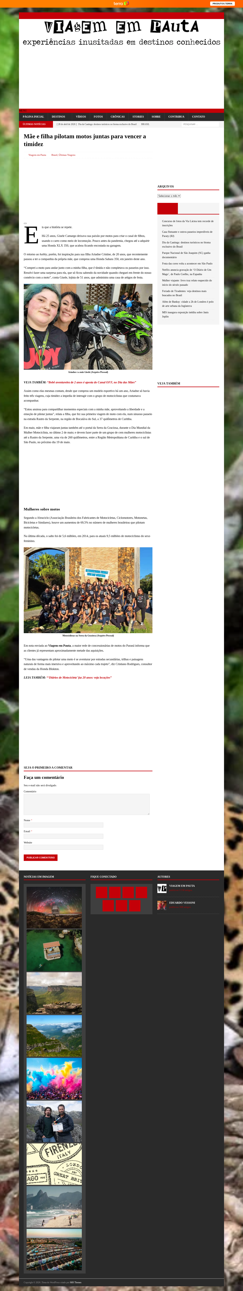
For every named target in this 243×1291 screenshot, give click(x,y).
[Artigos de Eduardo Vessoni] (161, 907)
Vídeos (81, 116)
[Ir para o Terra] (121, 4)
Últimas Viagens (67, 154)
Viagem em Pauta (37, 154)
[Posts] (167, 208)
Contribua (176, 116)
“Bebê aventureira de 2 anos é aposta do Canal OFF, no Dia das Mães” (91, 382)
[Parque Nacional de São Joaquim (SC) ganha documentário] (54, 1036)
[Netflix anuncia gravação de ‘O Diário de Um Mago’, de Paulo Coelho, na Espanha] (54, 1121)
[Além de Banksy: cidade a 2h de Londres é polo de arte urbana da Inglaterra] (54, 1249)
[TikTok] (214, 15)
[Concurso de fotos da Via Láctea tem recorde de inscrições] (54, 907)
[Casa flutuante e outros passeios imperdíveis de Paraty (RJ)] (54, 950)
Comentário (30, 791)
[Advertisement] (121, 78)
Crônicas (118, 116)
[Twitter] (187, 15)
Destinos (58, 116)
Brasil (54, 154)
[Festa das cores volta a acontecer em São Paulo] (54, 1078)
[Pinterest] (207, 15)
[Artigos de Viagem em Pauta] (161, 890)
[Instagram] (194, 15)
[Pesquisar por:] (200, 124)
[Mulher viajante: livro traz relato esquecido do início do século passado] (54, 1164)
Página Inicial (33, 116)
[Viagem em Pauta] (121, 45)
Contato (198, 116)
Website (28, 842)
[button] (23, 110)
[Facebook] (181, 15)
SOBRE (156, 116)
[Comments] (209, 208)
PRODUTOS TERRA (222, 3)
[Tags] (188, 208)
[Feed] (220, 15)
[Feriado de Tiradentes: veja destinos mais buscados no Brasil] (54, 1207)
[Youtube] (200, 15)
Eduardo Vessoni (182, 902)
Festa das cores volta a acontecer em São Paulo (187, 263)
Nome (27, 820)
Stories (138, 116)
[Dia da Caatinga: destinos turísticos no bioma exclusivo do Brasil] (54, 993)
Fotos (98, 116)
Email (27, 831)
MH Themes (75, 1282)
